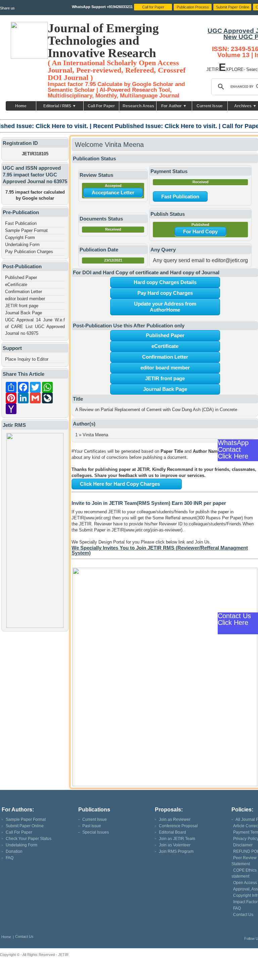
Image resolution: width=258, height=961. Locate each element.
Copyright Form (20, 237)
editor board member (25, 298)
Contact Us (243, 914)
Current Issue (210, 106)
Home (21, 106)
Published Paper (21, 277)
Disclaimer (243, 845)
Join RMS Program (176, 851)
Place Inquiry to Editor (26, 359)
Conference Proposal (178, 826)
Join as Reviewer (174, 819)
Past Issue (91, 826)
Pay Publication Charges (29, 251)
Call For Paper (101, 106)
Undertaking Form (22, 244)
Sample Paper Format (26, 230)
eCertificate (16, 284)
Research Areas (138, 106)
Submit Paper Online (25, 826)
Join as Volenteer (174, 845)
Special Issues (95, 832)
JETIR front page (21, 305)
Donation (14, 851)
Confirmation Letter (23, 291)
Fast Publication (21, 223)
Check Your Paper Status (28, 838)
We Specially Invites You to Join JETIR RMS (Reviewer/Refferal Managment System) (160, 550)
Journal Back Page (23, 312)
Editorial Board (172, 832)
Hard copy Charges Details (165, 282)
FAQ (9, 857)
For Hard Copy (200, 231)
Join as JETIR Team (177, 838)
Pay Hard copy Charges (165, 293)
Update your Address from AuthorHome (165, 307)
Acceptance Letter (113, 192)
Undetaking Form (21, 845)
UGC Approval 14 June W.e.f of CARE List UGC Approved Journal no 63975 (35, 326)
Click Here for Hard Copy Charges (120, 484)
